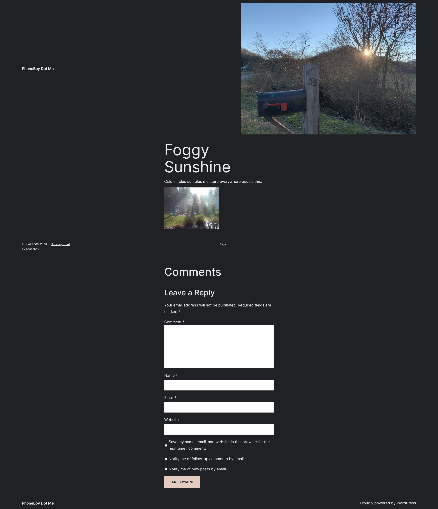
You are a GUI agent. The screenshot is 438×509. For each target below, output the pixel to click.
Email (170, 397)
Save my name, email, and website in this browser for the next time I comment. (219, 445)
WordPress (406, 503)
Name (171, 375)
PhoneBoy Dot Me (38, 68)
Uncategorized (60, 244)
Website (171, 419)
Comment (174, 321)
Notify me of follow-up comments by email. (207, 458)
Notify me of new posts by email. (198, 469)
